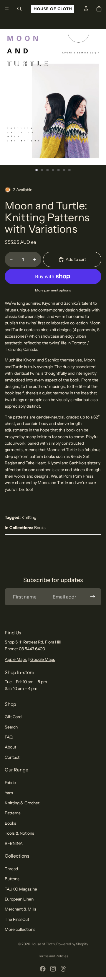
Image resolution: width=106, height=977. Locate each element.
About (10, 747)
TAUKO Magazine (21, 889)
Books (40, 527)
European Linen (19, 899)
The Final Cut (17, 919)
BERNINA (14, 843)
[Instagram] (53, 968)
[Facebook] (42, 968)
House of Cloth (43, 944)
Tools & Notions (19, 833)
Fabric (10, 783)
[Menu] (7, 9)
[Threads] (63, 968)
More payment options (53, 290)
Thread (11, 868)
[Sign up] (93, 597)
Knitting (28, 517)
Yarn (9, 793)
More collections (20, 929)
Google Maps (42, 659)
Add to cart (76, 259)
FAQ (9, 737)
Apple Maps (16, 659)
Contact (12, 757)
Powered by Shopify (72, 944)
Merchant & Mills (20, 909)
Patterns (13, 813)
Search (11, 727)
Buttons (12, 879)
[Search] (19, 8)
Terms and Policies (53, 956)
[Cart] (98, 8)
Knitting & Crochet (22, 803)
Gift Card (13, 717)
